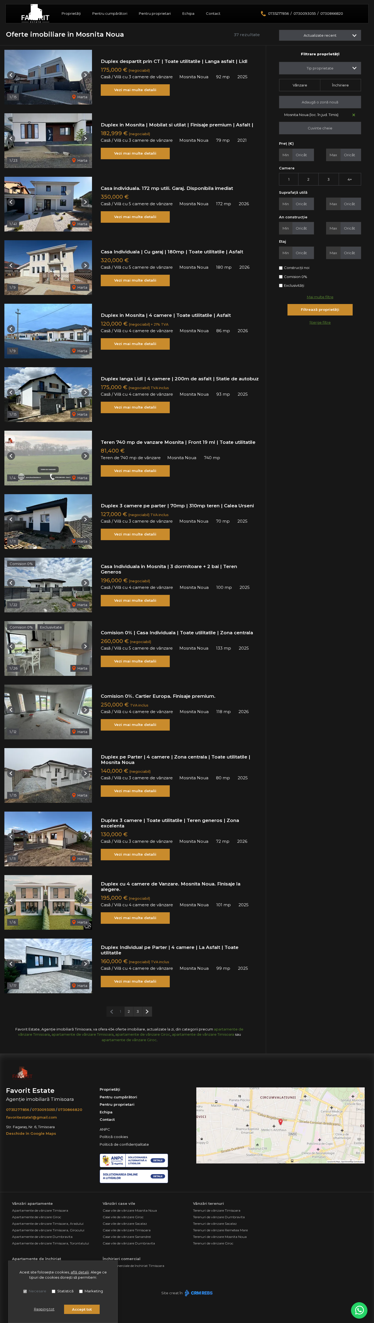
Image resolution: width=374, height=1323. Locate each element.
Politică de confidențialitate (124, 1144)
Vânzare (300, 85)
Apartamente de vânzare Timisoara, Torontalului (50, 1243)
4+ (350, 179)
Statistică (65, 1291)
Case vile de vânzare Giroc (123, 1217)
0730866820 (331, 13)
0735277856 (278, 13)
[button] (11, 75)
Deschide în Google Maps (31, 1133)
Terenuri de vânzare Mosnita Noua (220, 1237)
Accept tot (82, 1309)
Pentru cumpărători (109, 13)
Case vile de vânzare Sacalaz (125, 1223)
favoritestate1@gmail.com (31, 1117)
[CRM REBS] (198, 1293)
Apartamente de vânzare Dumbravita (42, 1237)
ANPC (105, 1129)
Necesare (37, 1291)
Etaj (282, 241)
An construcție (293, 217)
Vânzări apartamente (32, 1203)
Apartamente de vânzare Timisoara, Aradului (48, 1223)
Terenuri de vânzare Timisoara (216, 1210)
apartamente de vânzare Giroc (142, 1034)
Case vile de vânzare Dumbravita (129, 1243)
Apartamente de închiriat (36, 1259)
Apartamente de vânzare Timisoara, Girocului (48, 1230)
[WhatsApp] (359, 1310)
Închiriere (340, 85)
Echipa (188, 13)
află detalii (80, 1272)
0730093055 (305, 13)
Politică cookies (114, 1136)
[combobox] (320, 68)
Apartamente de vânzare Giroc (36, 1217)
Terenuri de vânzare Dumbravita (219, 1217)
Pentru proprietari (155, 13)
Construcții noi (296, 267)
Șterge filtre (320, 322)
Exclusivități (294, 285)
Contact (213, 13)
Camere (287, 168)
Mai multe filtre (320, 297)
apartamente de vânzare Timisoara (82, 1034)
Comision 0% (295, 276)
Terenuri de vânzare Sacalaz (215, 1223)
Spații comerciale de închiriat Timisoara (133, 1266)
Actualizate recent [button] (320, 35)
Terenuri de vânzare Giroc (213, 1243)
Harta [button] (82, 97)
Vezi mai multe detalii (135, 90)
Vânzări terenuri (208, 1203)
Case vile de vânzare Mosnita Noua (130, 1210)
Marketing (94, 1291)
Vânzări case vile (119, 1203)
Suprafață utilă (293, 192)
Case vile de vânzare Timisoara (127, 1230)
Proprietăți (71, 13)
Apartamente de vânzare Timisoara (40, 1210)
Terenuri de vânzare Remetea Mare (220, 1230)
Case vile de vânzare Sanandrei (127, 1237)
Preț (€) (286, 143)
